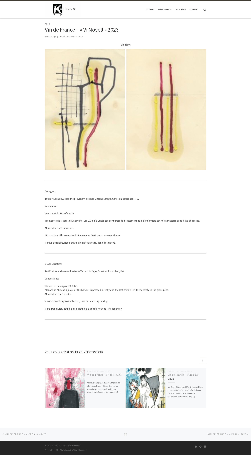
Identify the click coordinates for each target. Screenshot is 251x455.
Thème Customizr (80, 450)
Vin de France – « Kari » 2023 (104, 374)
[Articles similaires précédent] (196, 360)
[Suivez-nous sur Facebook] (205, 446)
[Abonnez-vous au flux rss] (196, 446)
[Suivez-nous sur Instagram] (200, 446)
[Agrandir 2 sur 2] (202, 52)
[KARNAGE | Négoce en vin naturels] (63, 9)
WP (57, 450)
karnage (52, 37)
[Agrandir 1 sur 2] (121, 52)
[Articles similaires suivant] (203, 360)
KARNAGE (56, 446)
